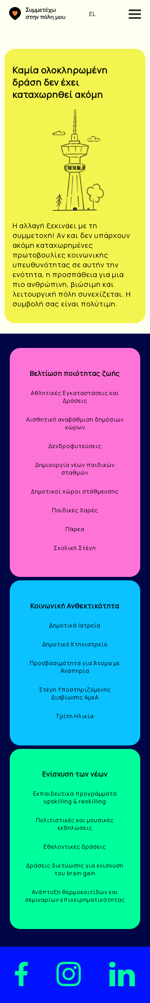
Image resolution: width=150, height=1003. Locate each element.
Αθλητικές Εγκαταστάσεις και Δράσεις (75, 396)
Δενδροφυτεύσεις (75, 446)
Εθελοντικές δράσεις (75, 846)
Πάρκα (75, 529)
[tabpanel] (75, 161)
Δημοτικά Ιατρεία (74, 625)
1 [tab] (76, 209)
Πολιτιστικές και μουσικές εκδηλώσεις (75, 824)
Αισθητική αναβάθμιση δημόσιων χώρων (75, 423)
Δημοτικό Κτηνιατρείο (75, 644)
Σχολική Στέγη (75, 548)
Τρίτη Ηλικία (75, 716)
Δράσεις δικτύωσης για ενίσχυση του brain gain (74, 869)
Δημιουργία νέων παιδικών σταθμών (75, 468)
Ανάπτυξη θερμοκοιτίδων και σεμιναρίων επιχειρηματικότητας (75, 896)
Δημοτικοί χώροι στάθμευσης (75, 491)
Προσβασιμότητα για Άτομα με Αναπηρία (75, 667)
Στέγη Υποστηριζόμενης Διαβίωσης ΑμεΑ (75, 693)
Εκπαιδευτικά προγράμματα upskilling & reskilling (75, 797)
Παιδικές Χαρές (75, 510)
